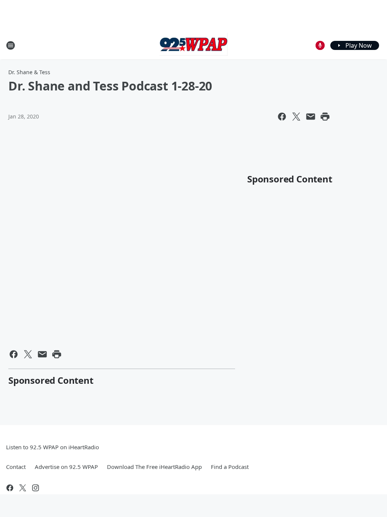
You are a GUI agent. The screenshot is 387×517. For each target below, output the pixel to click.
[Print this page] (325, 116)
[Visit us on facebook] (9, 487)
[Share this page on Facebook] (282, 116)
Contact (16, 466)
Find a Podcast (230, 466)
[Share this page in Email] (310, 116)
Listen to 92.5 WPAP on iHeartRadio (52, 447)
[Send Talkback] (320, 45)
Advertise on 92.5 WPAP (66, 466)
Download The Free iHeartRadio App (154, 466)
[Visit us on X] (22, 487)
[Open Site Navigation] (10, 45)
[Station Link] (193, 45)
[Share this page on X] (296, 116)
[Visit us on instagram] (35, 487)
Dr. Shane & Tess (29, 72)
